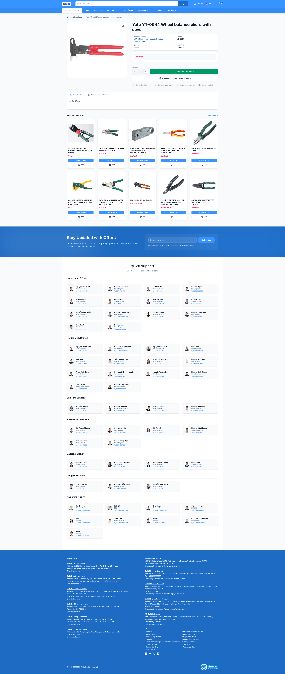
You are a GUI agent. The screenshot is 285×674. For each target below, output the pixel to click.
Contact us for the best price (176, 78)
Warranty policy (189, 647)
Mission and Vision (190, 634)
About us (97, 10)
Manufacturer (129, 10)
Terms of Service (175, 245)
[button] (97, 50)
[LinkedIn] (158, 654)
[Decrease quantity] (135, 71)
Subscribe (206, 240)
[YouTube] (150, 654)
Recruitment (159, 10)
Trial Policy (187, 644)
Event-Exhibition (113, 10)
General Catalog (152, 647)
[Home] (68, 17)
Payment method (189, 637)
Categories (72, 10)
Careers (149, 639)
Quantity (135, 67)
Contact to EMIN (151, 644)
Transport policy (189, 642)
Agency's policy (152, 634)
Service (171, 10)
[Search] (183, 3)
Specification (78, 95)
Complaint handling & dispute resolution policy (163, 642)
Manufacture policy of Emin (193, 632)
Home (88, 10)
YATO (136, 39)
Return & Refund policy (191, 639)
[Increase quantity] (146, 71)
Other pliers (77, 17)
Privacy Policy (188, 245)
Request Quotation (185, 71)
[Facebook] (146, 654)
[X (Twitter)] (154, 654)
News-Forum (143, 10)
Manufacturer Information (101, 95)
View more (212, 115)
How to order (151, 649)
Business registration (153, 637)
